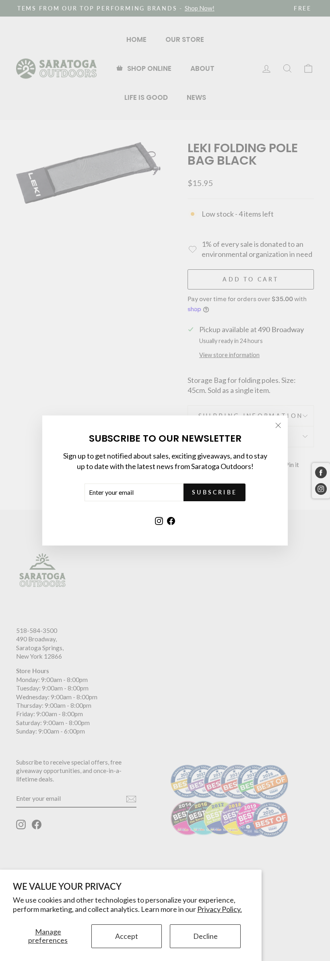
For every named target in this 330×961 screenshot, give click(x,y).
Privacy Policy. (219, 909)
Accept (126, 936)
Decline (205, 936)
